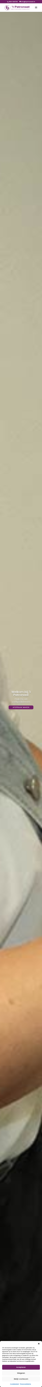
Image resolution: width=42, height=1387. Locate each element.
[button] (39, 1344)
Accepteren (21, 1367)
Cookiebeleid (14, 1384)
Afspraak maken (21, 707)
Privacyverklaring (25, 1384)
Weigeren (21, 1373)
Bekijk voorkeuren (21, 1379)
